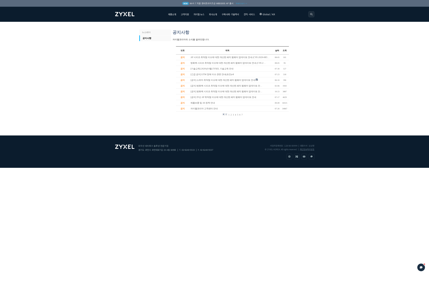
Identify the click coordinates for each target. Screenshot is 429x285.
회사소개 (213, 14)
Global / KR (269, 14)
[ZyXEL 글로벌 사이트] (289, 156)
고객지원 (185, 14)
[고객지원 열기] (421, 267)
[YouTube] (304, 156)
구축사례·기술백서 (230, 14)
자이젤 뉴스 (199, 14)
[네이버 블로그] (297, 156)
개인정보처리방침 (307, 149)
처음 (143, 26)
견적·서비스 (249, 14)
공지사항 (147, 38)
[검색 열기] (311, 14)
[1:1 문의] (311, 156)
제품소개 (172, 14)
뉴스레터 (146, 32)
